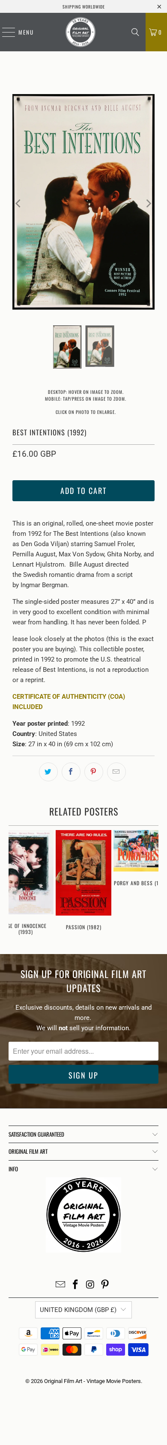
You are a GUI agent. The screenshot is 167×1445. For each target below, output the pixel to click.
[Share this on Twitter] (48, 771)
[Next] (148, 203)
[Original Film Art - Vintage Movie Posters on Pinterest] (105, 1285)
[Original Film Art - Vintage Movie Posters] (80, 32)
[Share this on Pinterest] (93, 771)
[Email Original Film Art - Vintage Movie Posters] (60, 1285)
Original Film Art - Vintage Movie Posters (92, 1381)
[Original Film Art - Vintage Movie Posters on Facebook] (75, 1285)
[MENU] (4, 32)
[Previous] (19, 203)
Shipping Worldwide (84, 6)
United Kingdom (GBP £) (78, 1310)
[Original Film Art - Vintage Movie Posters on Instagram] (90, 1285)
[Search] (135, 32)
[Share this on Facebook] (71, 771)
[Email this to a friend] (116, 771)
